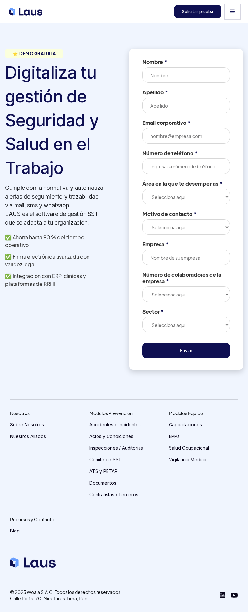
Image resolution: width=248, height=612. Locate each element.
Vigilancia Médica (187, 459)
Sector (153, 311)
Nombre (154, 62)
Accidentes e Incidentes (115, 424)
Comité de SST (105, 459)
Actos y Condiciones (111, 436)
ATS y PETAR (103, 471)
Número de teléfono (170, 153)
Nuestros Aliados (28, 436)
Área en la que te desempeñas (182, 183)
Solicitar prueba (197, 11)
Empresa (155, 244)
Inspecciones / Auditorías (116, 448)
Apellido (155, 92)
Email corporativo (166, 123)
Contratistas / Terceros (113, 494)
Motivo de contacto (169, 214)
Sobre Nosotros (27, 424)
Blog (15, 530)
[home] (25, 11)
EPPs (174, 436)
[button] (232, 12)
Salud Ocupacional (189, 448)
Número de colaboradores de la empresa (181, 278)
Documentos (102, 483)
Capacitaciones (185, 424)
